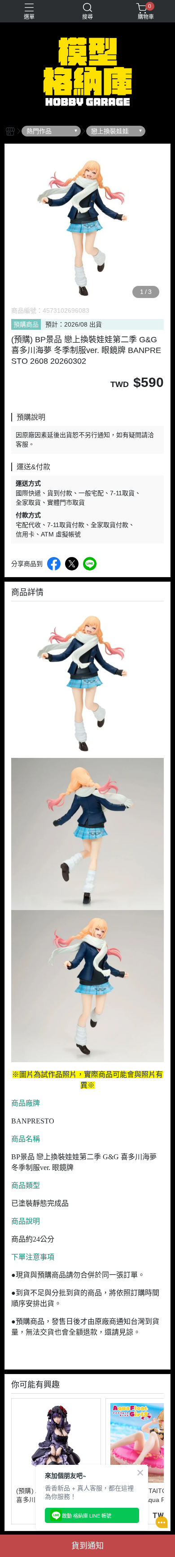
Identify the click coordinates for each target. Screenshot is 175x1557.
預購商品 (26, 324)
